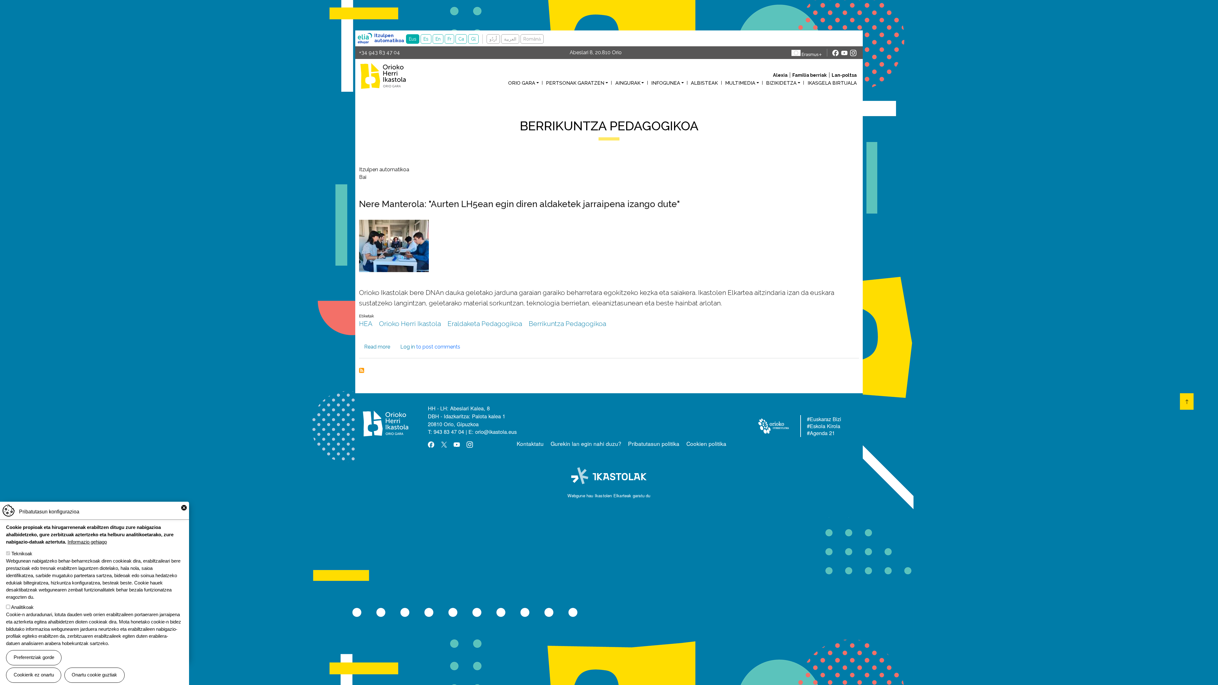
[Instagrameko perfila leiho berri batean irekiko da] (853, 52)
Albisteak (704, 83)
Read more (377, 347)
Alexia (780, 75)
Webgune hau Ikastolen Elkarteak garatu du (608, 496)
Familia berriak (809, 75)
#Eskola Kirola (823, 426)
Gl (473, 39)
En (438, 39)
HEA (365, 324)
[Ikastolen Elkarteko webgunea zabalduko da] (609, 476)
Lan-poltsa (844, 75)
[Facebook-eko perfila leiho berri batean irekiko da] (835, 52)
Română (532, 39)
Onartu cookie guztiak (94, 674)
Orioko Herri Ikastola (389, 76)
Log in (407, 347)
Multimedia (740, 83)
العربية (510, 39)
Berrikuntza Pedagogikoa (567, 324)
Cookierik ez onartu (34, 674)
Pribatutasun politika (653, 443)
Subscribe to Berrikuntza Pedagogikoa (361, 370)
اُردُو (493, 39)
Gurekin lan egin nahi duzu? (586, 443)
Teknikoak (21, 553)
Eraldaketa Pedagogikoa (485, 324)
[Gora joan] (1187, 401)
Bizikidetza (781, 83)
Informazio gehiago (87, 541)
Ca (461, 39)
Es (426, 39)
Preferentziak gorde (34, 657)
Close (184, 508)
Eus (412, 39)
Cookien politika (706, 443)
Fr (449, 39)
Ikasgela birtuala (832, 83)
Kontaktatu (530, 443)
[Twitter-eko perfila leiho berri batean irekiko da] (444, 444)
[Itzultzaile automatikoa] (365, 38)
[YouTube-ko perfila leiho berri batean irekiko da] (844, 52)
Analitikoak (22, 607)
